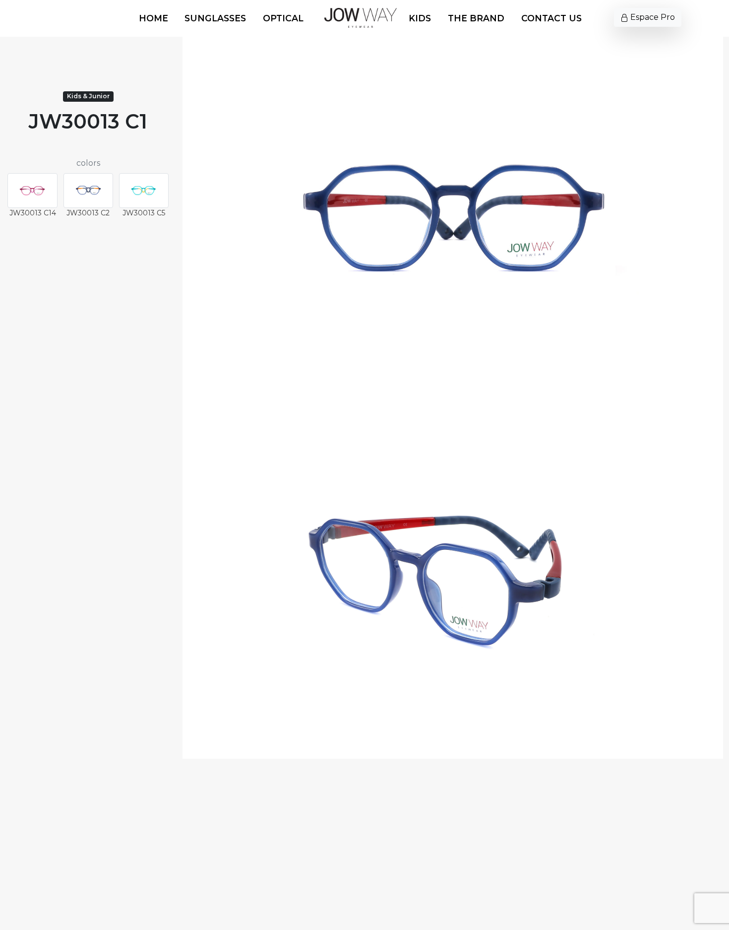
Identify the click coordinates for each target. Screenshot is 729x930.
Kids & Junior (88, 96)
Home (153, 18)
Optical (283, 18)
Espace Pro (651, 17)
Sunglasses (215, 18)
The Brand (476, 18)
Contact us (551, 18)
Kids (420, 18)
